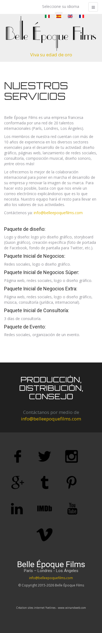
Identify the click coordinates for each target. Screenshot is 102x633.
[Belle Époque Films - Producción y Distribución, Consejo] (51, 33)
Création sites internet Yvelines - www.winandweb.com (51, 608)
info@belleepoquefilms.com (58, 212)
